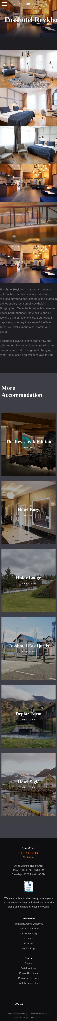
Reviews (28, 943)
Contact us (28, 857)
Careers (28, 938)
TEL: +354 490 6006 (28, 853)
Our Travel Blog (28, 933)
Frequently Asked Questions (28, 923)
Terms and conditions (29, 928)
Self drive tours (28, 968)
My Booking (28, 948)
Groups (28, 963)
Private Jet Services (28, 978)
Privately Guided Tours (28, 983)
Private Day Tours (28, 973)
